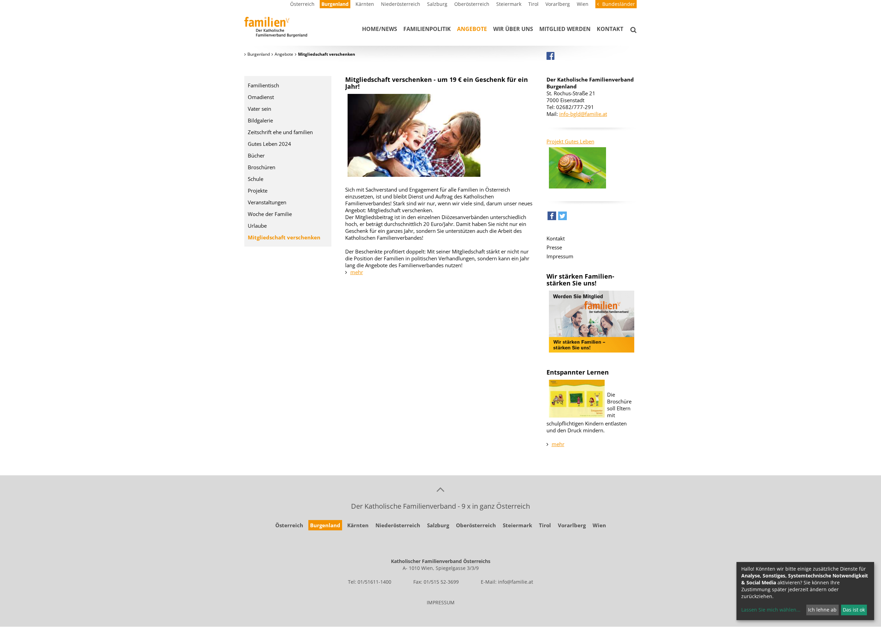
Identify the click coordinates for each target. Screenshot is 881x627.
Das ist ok (854, 609)
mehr (356, 272)
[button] (552, 218)
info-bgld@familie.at (583, 113)
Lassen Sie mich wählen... (770, 609)
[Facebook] (550, 56)
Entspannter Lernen (577, 372)
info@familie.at (515, 582)
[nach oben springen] (440, 489)
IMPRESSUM (441, 602)
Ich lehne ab (822, 609)
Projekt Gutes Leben (570, 141)
